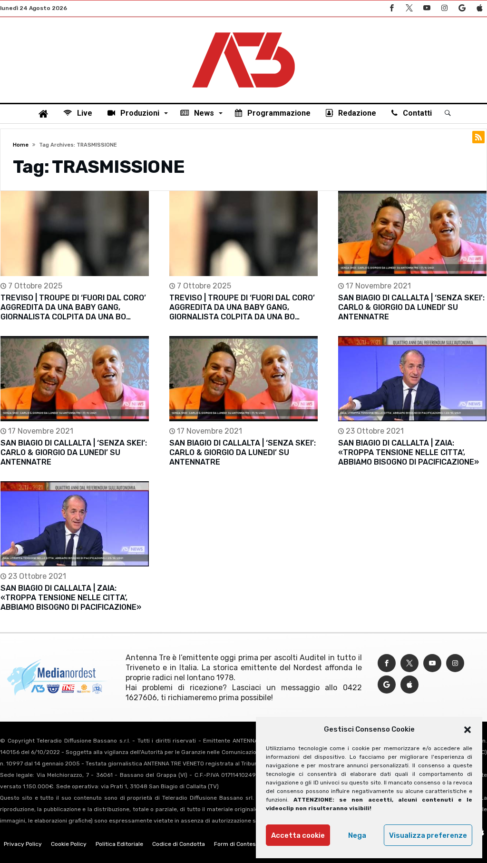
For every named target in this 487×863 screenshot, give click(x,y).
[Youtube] (426, 8)
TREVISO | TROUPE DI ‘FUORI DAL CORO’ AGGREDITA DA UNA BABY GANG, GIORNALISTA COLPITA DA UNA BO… (73, 307)
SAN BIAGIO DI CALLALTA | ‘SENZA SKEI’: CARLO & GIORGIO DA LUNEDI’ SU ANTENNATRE (411, 307)
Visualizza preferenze (428, 835)
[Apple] (479, 8)
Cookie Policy (69, 844)
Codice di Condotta (178, 844)
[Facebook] (391, 8)
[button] (467, 729)
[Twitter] (409, 8)
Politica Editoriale (119, 844)
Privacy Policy (23, 844)
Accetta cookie (298, 835)
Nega (357, 835)
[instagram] (444, 8)
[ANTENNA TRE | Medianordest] (243, 31)
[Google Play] (461, 8)
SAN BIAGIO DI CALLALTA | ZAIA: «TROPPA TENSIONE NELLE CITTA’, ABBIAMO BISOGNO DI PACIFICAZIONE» (408, 452)
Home (21, 145)
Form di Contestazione (245, 844)
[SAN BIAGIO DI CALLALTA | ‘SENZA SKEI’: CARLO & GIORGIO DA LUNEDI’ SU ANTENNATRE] (412, 233)
